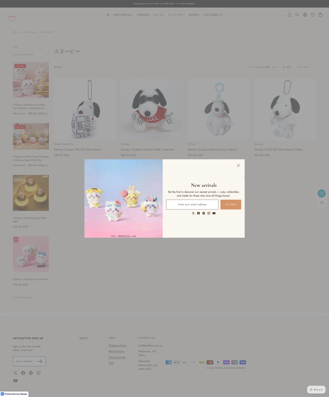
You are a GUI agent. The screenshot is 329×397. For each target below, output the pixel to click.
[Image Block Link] (123, 198)
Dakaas (23, 394)
